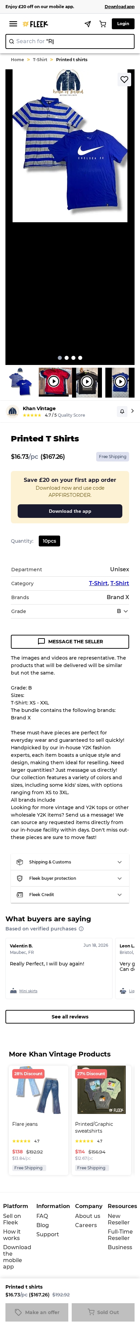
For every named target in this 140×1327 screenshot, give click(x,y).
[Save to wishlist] (124, 79)
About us (87, 1216)
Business (120, 1247)
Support (47, 1234)
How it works (12, 1234)
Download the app (70, 511)
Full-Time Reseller (120, 1234)
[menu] (13, 24)
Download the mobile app (17, 1257)
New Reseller (119, 1219)
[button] (70, 862)
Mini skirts (28, 991)
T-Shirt (40, 59)
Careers (86, 1225)
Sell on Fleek (12, 1219)
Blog (42, 1225)
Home (17, 59)
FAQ (42, 1216)
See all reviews (70, 1017)
